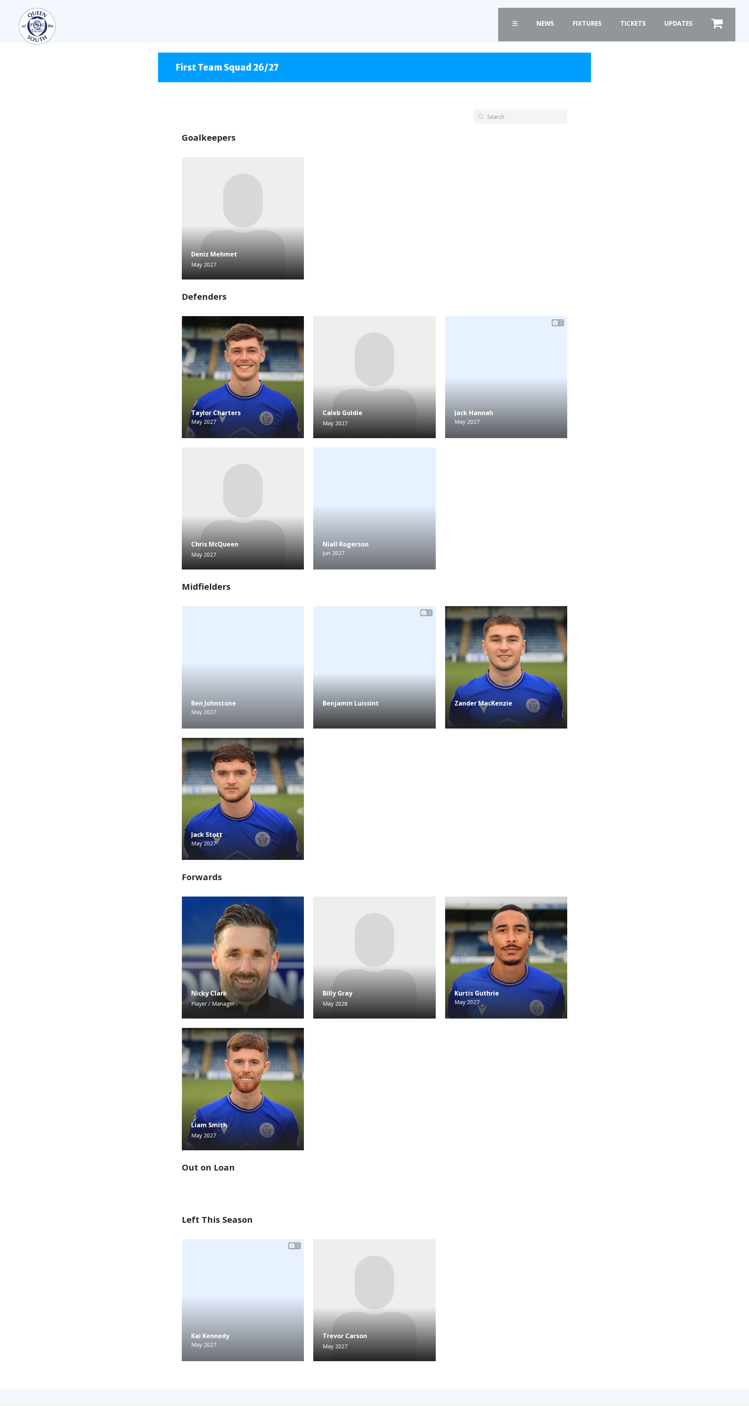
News (545, 23)
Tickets (633, 23)
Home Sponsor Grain (217, 852)
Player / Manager (212, 1003)
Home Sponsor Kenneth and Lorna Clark (374, 568)
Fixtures (587, 23)
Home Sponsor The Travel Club (230, 431)
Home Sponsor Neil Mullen (225, 1360)
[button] (336, 720)
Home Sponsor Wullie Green (490, 431)
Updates (678, 23)
